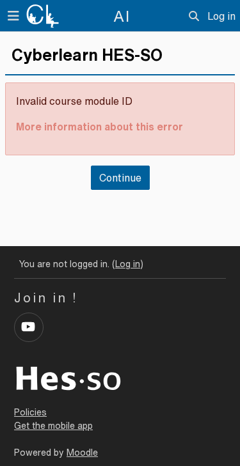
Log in (221, 16)
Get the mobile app (53, 425)
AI (122, 16)
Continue (120, 178)
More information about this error (99, 126)
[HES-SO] (68, 377)
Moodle (82, 452)
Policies (30, 412)
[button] (194, 16)
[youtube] (29, 327)
